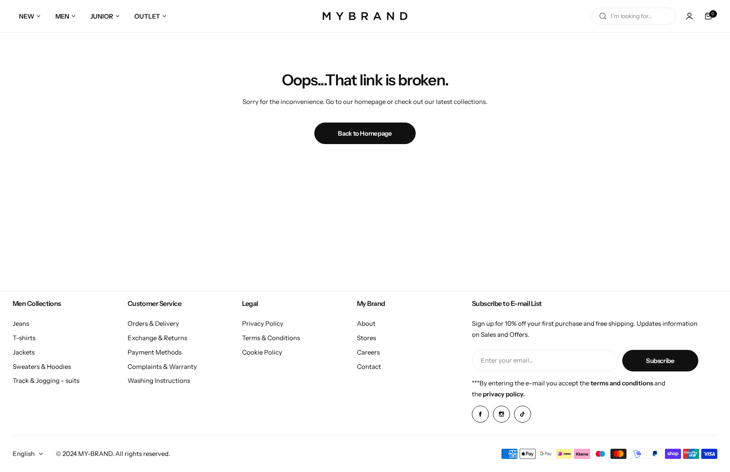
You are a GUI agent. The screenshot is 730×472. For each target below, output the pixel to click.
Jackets (24, 352)
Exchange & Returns (157, 338)
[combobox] (633, 16)
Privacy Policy (262, 323)
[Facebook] (480, 414)
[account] (689, 16)
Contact (369, 367)
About (366, 323)
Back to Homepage (365, 133)
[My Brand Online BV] (365, 16)
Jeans (21, 323)
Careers (368, 352)
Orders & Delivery (153, 323)
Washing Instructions (159, 381)
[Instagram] (501, 414)
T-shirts (24, 338)
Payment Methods (155, 352)
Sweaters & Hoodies (42, 367)
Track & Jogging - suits (46, 381)
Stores (366, 338)
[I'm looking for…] (603, 16)
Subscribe (660, 361)
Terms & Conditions (271, 338)
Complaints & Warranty (162, 367)
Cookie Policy (262, 352)
